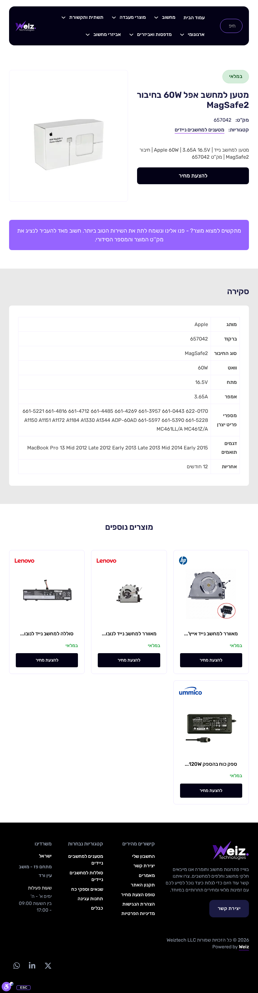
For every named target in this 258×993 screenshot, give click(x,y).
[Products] (156, 17)
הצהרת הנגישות (138, 904)
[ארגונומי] (182, 34)
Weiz (244, 947)
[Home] (25, 26)
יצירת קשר (229, 908)
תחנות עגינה (90, 899)
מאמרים (147, 875)
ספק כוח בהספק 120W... (211, 764)
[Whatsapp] (17, 966)
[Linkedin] (32, 966)
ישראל (45, 856)
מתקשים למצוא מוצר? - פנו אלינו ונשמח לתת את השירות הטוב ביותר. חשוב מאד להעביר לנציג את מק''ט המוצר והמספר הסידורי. (129, 235)
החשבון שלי (143, 856)
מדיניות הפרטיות (138, 913)
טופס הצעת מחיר (138, 895)
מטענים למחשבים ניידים (199, 130)
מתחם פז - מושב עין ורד (35, 871)
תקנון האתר (143, 885)
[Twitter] (48, 966)
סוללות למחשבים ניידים (86, 876)
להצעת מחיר (193, 175)
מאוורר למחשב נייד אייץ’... (211, 634)
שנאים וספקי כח (87, 889)
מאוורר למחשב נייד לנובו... (129, 634)
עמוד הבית (194, 18)
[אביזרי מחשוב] (87, 34)
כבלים (97, 908)
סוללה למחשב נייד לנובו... (47, 634)
